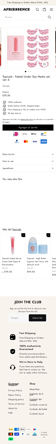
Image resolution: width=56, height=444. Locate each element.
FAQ (10, 412)
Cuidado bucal (37, 413)
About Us (12, 408)
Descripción (9, 154)
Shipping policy (16, 399)
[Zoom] (44, 64)
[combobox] (28, 17)
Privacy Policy (15, 390)
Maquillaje (35, 389)
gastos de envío (27, 119)
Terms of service (16, 403)
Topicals (6, 85)
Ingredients (8, 168)
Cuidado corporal (38, 404)
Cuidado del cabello (36, 400)
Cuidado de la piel (36, 394)
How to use (8, 161)
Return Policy (14, 395)
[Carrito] (44, 9)
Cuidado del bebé (38, 409)
